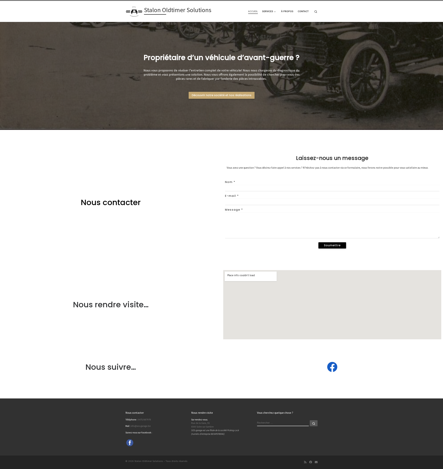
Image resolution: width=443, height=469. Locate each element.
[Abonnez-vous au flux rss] (305, 462)
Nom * (230, 182)
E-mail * (232, 196)
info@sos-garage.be (141, 426)
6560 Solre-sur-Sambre (202, 426)
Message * (234, 210)
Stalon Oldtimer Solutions (148, 461)
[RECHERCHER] (283, 423)
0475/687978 (144, 419)
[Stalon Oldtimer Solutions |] (134, 11)
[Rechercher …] (314, 423)
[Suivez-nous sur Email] (316, 462)
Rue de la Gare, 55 (200, 423)
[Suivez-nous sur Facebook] (310, 462)
